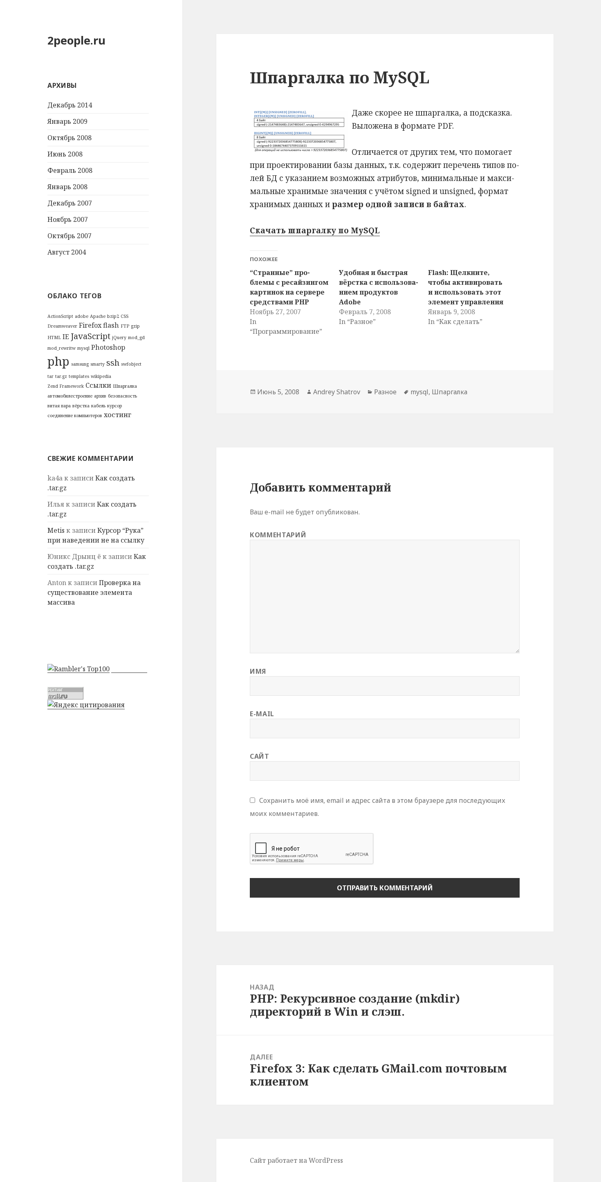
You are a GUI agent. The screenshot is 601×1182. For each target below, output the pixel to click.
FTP (125, 326)
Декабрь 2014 (69, 105)
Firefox (90, 325)
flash (111, 325)
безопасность (122, 396)
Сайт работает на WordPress (296, 1160)
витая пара (59, 406)
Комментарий (278, 534)
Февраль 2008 (69, 170)
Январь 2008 (67, 186)
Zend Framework (65, 386)
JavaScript (90, 336)
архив (100, 396)
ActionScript (60, 316)
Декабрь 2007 (69, 203)
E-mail (262, 713)
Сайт (259, 756)
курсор (114, 406)
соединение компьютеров (74, 415)
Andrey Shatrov (336, 391)
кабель (98, 406)
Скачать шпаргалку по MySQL (315, 230)
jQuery (119, 337)
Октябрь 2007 (69, 235)
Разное (385, 391)
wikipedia (101, 376)
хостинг (117, 414)
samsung (80, 364)
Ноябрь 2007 (67, 219)
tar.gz (61, 376)
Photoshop (108, 347)
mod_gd (136, 337)
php (58, 361)
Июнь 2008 (65, 154)
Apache (97, 316)
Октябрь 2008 (69, 137)
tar (50, 376)
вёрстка (81, 406)
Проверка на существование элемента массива (94, 592)
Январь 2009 (67, 121)
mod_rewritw (61, 348)
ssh (112, 362)
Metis (56, 530)
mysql (83, 348)
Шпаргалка (125, 386)
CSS (124, 316)
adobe (81, 316)
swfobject (131, 364)
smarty (97, 364)
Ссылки (98, 385)
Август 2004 (66, 252)
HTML (54, 337)
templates (79, 376)
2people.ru (76, 40)
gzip (135, 326)
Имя (258, 671)
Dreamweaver (62, 326)
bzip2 (113, 316)
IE (66, 336)
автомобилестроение (69, 396)
